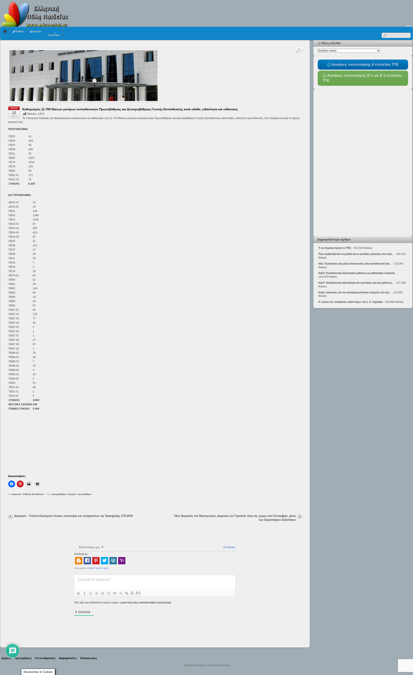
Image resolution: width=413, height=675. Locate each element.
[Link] (127, 593)
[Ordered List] (103, 593)
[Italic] (85, 593)
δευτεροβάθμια (59, 494)
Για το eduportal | (45, 658)
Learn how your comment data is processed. (145, 602)
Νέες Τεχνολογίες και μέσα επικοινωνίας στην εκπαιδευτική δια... (354, 263)
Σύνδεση (228, 547)
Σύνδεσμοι (54, 35)
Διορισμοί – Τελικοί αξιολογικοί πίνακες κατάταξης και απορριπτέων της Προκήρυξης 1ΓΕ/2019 (73, 515)
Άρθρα (19, 31)
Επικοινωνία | (88, 658)
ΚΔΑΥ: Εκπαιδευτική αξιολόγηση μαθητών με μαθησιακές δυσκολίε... (357, 273)
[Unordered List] (109, 593)
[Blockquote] (115, 593)
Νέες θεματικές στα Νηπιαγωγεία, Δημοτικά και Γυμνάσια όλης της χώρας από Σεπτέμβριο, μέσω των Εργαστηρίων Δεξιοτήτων (235, 517)
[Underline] (91, 593)
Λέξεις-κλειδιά (331, 43)
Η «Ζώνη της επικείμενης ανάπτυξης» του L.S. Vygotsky (350, 301)
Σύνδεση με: (81, 554)
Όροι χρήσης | (23, 658)
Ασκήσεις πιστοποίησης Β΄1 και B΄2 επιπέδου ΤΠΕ (362, 78)
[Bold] (79, 593)
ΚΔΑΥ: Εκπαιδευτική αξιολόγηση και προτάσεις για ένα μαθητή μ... (356, 282)
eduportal (16, 494)
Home (5, 31)
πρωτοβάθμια (84, 494)
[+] (138, 593)
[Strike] (97, 593)
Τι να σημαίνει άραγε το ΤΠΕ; (334, 247)
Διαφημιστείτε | (68, 658)
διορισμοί (71, 494)
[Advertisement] (334, 12)
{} (132, 593)
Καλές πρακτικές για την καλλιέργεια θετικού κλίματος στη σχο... (354, 292)
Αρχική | (6, 658)
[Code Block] (121, 593)
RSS (408, 26)
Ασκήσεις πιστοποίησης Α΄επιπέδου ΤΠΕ (365, 64)
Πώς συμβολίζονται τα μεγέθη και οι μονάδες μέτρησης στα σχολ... (356, 254)
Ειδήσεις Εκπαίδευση (33, 494)
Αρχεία (37, 31)
